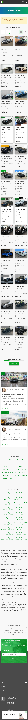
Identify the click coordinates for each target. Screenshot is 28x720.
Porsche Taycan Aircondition (7, 494)
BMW (6, 628)
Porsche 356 (7, 460)
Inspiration (4, 690)
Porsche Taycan (7, 478)
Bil (6, 6)
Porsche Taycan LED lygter (20, 523)
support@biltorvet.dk (12, 709)
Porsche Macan (7, 475)
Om (2, 674)
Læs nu (4, 408)
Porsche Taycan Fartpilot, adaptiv (7, 514)
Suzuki (14, 632)
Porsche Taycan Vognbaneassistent (7, 538)
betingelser (7, 650)
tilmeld (14, 658)
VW (16, 634)
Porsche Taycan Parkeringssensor (7, 533)
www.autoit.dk (11, 710)
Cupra (11, 628)
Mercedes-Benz (8, 630)
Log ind (24, 2)
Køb (2, 678)
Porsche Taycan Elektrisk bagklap (7, 509)
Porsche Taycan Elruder (21, 509)
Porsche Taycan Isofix (7, 518)
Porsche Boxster (21, 469)
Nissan (16, 630)
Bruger (3, 682)
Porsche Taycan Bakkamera (7, 499)
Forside (2, 6)
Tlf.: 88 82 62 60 (11, 705)
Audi (2, 628)
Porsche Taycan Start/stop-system (20, 533)
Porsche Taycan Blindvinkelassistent (20, 499)
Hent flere (14, 363)
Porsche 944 (7, 469)
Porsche (11, 6)
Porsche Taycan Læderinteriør (7, 523)
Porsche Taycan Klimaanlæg (21, 518)
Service (3, 686)
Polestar (3, 632)
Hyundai (21, 628)
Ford (16, 628)
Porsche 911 (7, 463)
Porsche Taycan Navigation (21, 528)
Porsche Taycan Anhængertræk (21, 494)
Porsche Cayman (20, 472)
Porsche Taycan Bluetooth (7, 504)
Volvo (12, 634)
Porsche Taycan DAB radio (20, 504)
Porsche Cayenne (7, 472)
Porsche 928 (20, 466)
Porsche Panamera (21, 475)
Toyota (24, 632)
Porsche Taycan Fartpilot (21, 514)
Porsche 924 (7, 466)
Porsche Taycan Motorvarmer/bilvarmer (7, 528)
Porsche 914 (20, 463)
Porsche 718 (20, 460)
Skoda (9, 632)
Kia (26, 628)
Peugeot (21, 630)
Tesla (19, 632)
